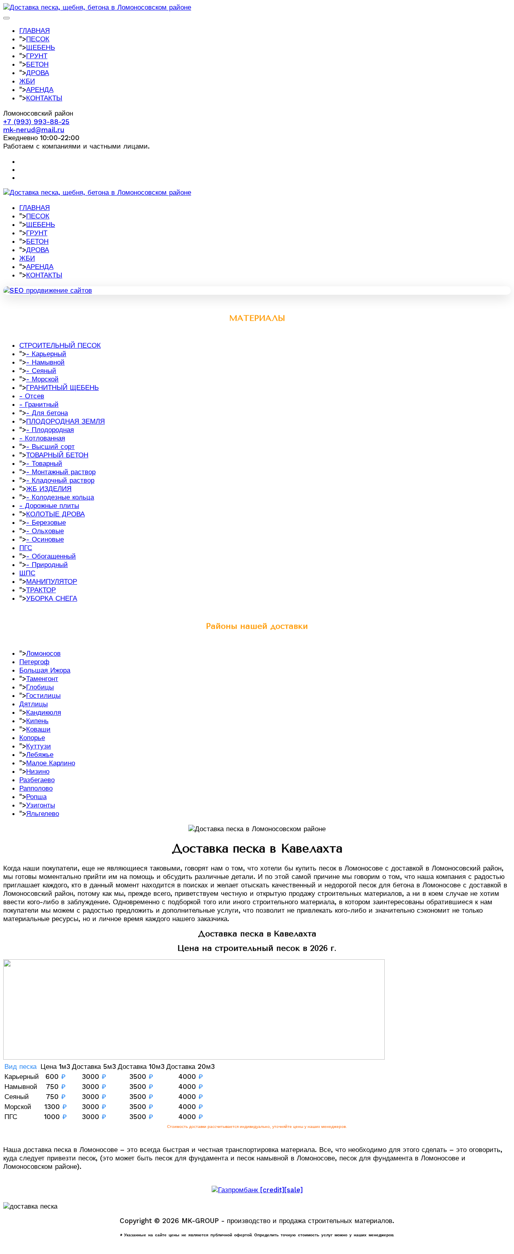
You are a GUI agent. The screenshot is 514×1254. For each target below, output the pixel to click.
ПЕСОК (37, 39)
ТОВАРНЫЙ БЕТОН (57, 455)
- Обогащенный (51, 556)
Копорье (32, 738)
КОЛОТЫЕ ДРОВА (55, 514)
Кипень (37, 721)
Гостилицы (43, 695)
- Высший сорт (50, 446)
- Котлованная (42, 438)
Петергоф (34, 662)
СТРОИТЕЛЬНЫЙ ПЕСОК (60, 345)
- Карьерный (46, 354)
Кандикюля (43, 712)
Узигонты (40, 805)
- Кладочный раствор (60, 480)
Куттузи (38, 746)
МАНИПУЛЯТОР (51, 581)
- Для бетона (47, 413)
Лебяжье (39, 754)
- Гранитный (39, 404)
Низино (37, 771)
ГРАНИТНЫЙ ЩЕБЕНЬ (62, 387)
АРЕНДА (39, 90)
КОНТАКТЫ (44, 98)
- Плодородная (50, 430)
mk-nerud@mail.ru (33, 130)
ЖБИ (27, 81)
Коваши (38, 729)
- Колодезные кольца (60, 497)
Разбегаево (37, 780)
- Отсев (31, 396)
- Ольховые (45, 531)
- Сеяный (41, 371)
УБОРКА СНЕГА (51, 598)
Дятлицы (33, 704)
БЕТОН (37, 64)
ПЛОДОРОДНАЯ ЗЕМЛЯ (65, 421)
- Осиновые (45, 539)
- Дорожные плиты (49, 506)
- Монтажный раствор (61, 472)
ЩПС (27, 573)
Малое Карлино (50, 763)
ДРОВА (37, 73)
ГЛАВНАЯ (34, 31)
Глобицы (40, 687)
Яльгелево (42, 813)
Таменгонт (42, 679)
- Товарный (44, 463)
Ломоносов (43, 653)
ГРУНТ (36, 56)
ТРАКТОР (41, 590)
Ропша (36, 797)
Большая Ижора (44, 670)
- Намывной (45, 362)
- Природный (47, 565)
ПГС (25, 548)
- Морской (42, 379)
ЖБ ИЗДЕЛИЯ (48, 489)
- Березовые (46, 522)
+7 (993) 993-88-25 (36, 122)
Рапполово (36, 788)
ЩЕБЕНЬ (40, 47)
